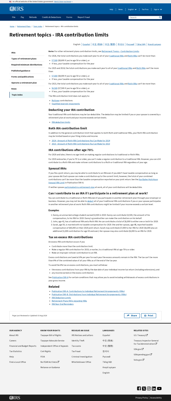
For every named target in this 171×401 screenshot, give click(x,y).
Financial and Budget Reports (22, 346)
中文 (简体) (97, 44)
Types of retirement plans (23, 58)
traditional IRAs (116, 55)
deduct (90, 201)
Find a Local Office (17, 362)
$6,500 (54, 88)
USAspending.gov (141, 354)
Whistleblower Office (81, 362)
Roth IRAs (132, 55)
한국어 (121, 44)
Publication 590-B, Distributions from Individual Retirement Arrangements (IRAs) (89, 294)
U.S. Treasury (139, 335)
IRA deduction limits (61, 122)
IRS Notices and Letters (82, 335)
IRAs (13, 52)
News (120, 9)
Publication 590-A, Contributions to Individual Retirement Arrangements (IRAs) (88, 291)
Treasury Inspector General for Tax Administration (146, 342)
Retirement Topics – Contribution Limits (120, 51)
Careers (12, 340)
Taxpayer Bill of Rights (50, 335)
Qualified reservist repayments (66, 103)
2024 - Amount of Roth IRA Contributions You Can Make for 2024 (81, 140)
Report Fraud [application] (84, 17)
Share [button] (134, 315)
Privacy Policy (141, 397)
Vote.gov (138, 359)
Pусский (106, 356)
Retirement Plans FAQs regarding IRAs (69, 300)
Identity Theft (78, 340)
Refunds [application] (33, 17)
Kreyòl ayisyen (154, 44)
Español (86, 44)
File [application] (13, 17)
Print (150, 315)
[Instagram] (149, 388)
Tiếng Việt (141, 44)
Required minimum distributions (26, 64)
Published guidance (20, 70)
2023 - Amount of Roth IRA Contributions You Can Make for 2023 (81, 143)
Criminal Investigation (82, 356)
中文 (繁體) (110, 44)
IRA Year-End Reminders (63, 304)
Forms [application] (69, 17)
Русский (130, 44)
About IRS (13, 335)
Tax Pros (145, 9)
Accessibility (156, 397)
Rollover (56, 100)
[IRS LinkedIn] (154, 388)
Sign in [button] (157, 9)
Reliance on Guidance (50, 367)
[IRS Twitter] (144, 388)
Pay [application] (22, 17)
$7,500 (54, 60)
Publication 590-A (60, 277)
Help (111, 9)
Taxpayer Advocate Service (52, 340)
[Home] (16, 7)
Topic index (37, 26)
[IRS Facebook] (139, 388)
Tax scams (76, 346)
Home (12, 26)
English (131, 9)
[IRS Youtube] (159, 388)
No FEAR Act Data (48, 362)
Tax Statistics (15, 351)
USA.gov (137, 349)
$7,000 (54, 76)
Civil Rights (45, 351)
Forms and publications (22, 76)
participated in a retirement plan (79, 187)
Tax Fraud (76, 351)
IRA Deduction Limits (61, 297)
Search (160, 17)
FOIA (42, 356)
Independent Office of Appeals (54, 346)
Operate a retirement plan (24, 82)
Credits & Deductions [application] (51, 17)
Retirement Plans (24, 26)
